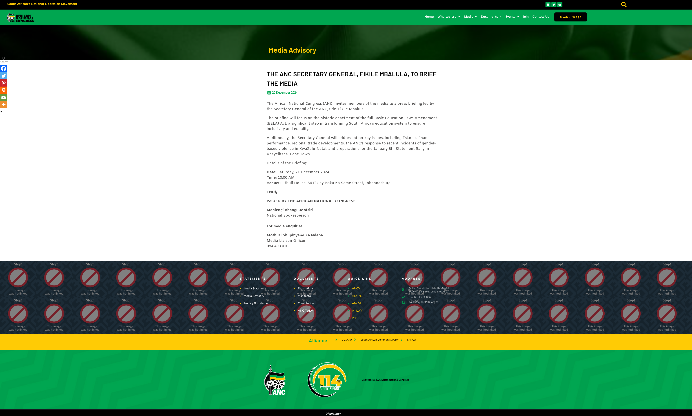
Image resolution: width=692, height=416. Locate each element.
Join (526, 16)
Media (468, 16)
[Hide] (1, 111)
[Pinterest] (3, 83)
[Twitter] (3, 75)
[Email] (3, 97)
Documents (489, 16)
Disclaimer (333, 413)
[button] (624, 5)
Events (510, 16)
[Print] (3, 90)
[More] (3, 104)
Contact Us (541, 16)
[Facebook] (3, 68)
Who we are (447, 16)
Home (429, 16)
